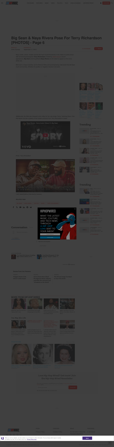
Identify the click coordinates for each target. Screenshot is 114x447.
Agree (87, 438)
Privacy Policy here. (32, 439)
